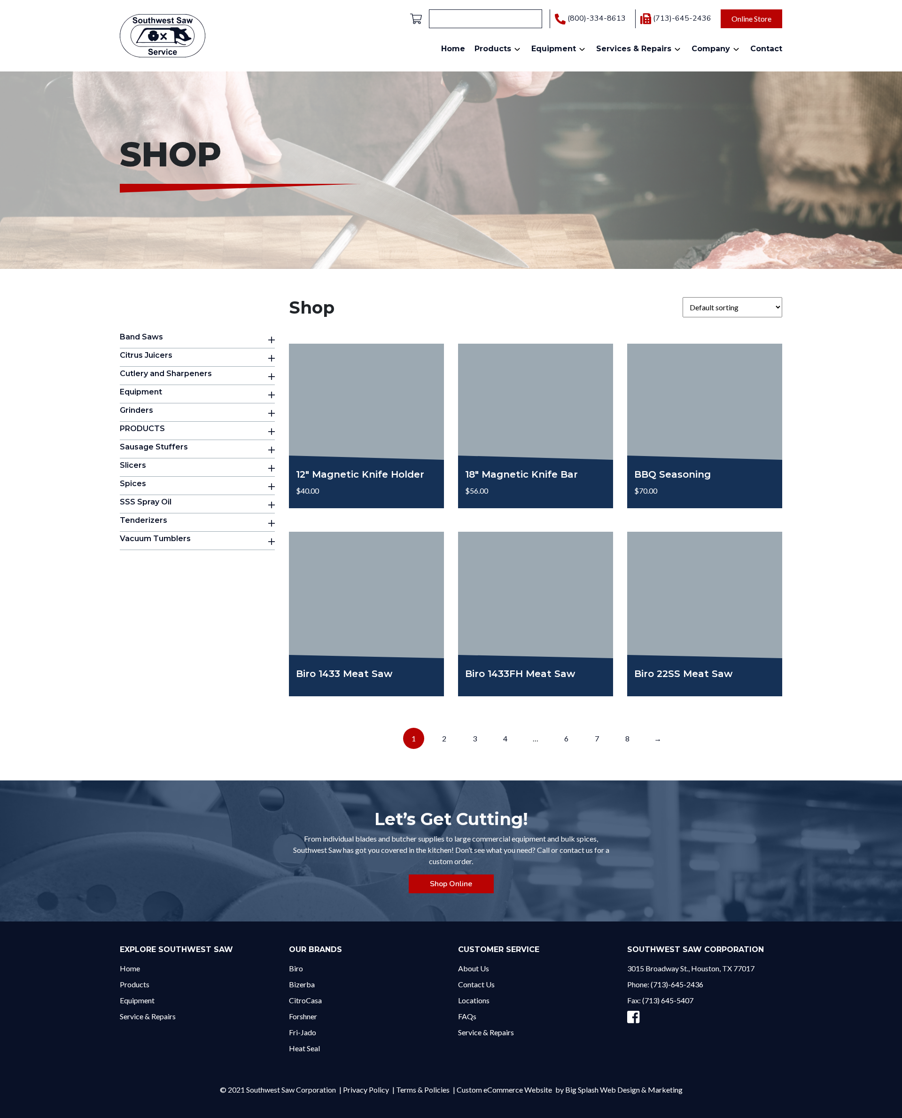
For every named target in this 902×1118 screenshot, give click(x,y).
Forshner (303, 1016)
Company (711, 48)
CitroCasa (305, 1000)
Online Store (751, 18)
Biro (296, 968)
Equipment (553, 48)
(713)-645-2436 (682, 18)
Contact (766, 48)
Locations (474, 1000)
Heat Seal (304, 1048)
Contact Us (476, 984)
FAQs (467, 1016)
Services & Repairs (633, 48)
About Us (473, 968)
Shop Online (451, 884)
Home (453, 48)
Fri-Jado (302, 1032)
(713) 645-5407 (667, 1000)
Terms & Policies (423, 1089)
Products (492, 48)
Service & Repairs (148, 1016)
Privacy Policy (366, 1089)
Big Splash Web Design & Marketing (624, 1089)
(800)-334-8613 (597, 19)
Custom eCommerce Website (504, 1089)
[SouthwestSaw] (163, 34)
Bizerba (302, 984)
